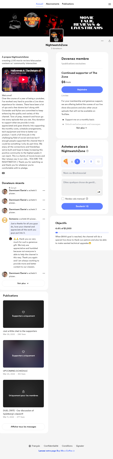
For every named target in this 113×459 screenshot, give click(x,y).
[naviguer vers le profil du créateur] (56, 35)
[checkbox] (73, 198)
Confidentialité (51, 446)
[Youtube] (3, 173)
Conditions (67, 446)
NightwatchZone (57, 45)
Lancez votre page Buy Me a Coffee (55, 451)
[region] (82, 95)
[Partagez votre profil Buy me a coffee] (109, 41)
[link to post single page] (23, 318)
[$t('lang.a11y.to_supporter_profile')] (10, 238)
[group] (82, 101)
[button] (39, 4)
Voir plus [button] (80, 128)
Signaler (80, 446)
